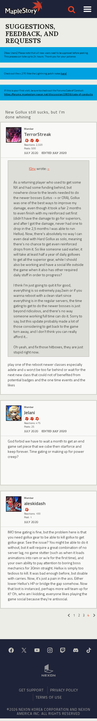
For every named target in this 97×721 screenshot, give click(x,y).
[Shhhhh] (26, 140)
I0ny (32, 168)
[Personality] (26, 509)
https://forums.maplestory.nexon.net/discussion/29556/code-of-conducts (48, 94)
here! (64, 73)
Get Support (31, 690)
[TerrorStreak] (13, 135)
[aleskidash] (13, 504)
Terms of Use (49, 697)
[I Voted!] (31, 140)
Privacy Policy (64, 690)
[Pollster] (37, 140)
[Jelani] (13, 413)
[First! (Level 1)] (37, 418)
